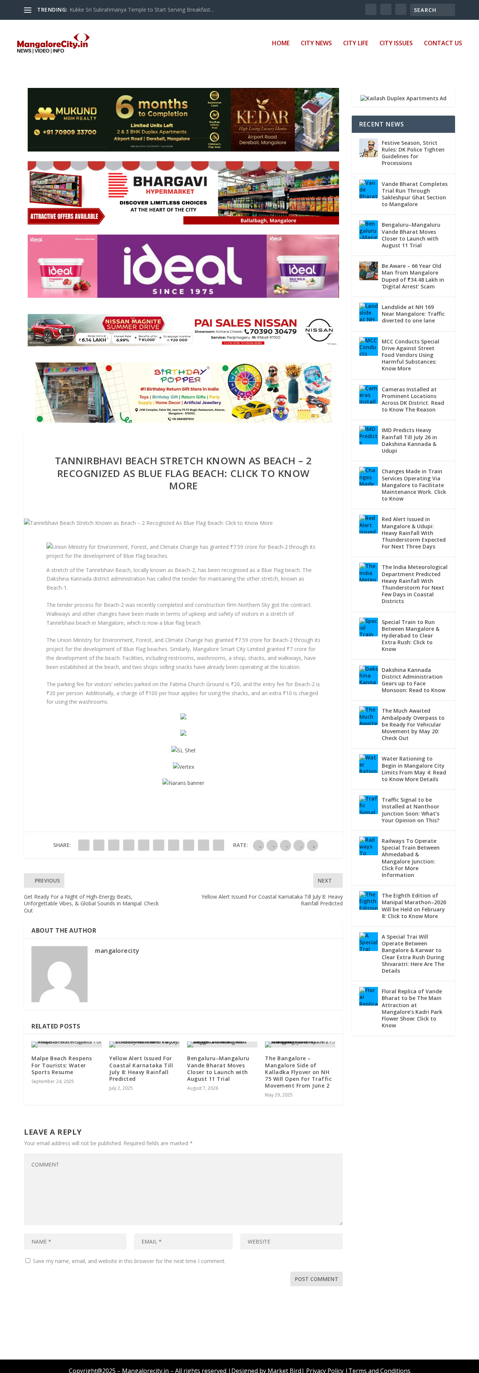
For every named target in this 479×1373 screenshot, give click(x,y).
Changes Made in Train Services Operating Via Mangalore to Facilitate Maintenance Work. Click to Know (414, 485)
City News (316, 43)
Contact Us (443, 43)
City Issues (396, 43)
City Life (355, 43)
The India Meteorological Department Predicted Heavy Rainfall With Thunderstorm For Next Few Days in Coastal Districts (415, 584)
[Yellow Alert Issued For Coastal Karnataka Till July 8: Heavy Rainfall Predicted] (144, 1045)
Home (281, 43)
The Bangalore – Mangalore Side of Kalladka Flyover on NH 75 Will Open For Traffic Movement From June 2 (298, 1072)
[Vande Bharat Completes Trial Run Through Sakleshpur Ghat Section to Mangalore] (368, 189)
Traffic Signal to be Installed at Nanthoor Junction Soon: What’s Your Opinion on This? (410, 810)
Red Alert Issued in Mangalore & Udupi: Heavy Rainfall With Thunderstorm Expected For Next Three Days (414, 533)
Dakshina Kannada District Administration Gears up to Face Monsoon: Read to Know (413, 680)
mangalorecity (117, 951)
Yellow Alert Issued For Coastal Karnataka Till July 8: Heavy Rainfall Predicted (141, 1068)
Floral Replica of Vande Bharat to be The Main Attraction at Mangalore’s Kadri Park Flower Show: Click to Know (412, 1008)
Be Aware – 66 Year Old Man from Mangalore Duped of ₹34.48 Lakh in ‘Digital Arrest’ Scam (413, 276)
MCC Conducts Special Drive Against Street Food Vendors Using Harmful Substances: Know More (410, 355)
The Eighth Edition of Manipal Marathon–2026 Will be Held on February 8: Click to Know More (414, 906)
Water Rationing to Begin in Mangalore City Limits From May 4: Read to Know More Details (414, 769)
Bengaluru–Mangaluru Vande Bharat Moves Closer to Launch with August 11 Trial (218, 1068)
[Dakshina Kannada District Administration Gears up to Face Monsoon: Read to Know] (368, 675)
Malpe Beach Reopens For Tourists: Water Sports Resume (61, 1065)
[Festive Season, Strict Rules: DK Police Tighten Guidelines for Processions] (368, 147)
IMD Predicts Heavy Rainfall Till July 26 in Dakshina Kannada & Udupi (409, 440)
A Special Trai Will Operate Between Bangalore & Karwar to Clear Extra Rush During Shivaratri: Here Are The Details (413, 953)
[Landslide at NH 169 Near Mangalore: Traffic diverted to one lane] (368, 312)
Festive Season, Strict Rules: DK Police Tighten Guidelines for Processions (413, 153)
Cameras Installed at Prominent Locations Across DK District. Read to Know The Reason (413, 399)
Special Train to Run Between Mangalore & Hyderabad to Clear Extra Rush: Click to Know (410, 635)
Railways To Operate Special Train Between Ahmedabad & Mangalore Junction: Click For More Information (411, 857)
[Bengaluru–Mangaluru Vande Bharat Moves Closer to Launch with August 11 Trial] (222, 1045)
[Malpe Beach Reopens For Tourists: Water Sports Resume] (66, 1045)
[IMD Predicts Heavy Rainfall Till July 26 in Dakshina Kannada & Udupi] (368, 435)
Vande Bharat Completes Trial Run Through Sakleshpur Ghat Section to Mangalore (415, 194)
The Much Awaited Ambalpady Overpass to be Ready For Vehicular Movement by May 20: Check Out (413, 724)
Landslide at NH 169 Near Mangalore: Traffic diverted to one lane (413, 313)
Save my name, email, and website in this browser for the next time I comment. (129, 1261)
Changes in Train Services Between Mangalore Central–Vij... (141, 9)
